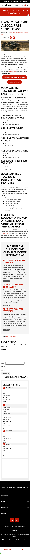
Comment (4, 349)
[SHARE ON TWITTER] (14, 37)
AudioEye (15, 530)
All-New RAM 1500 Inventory (14, 77)
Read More (6, 281)
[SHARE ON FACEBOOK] (11, 37)
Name (3, 363)
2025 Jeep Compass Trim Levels (13, 285)
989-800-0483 (6, 392)
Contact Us (7, 526)
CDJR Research (14, 82)
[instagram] (17, 520)
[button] (28, 15)
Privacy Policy (21, 526)
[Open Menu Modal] (2, 5)
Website (3, 370)
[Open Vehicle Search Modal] (27, 5)
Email (3, 366)
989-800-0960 (6, 403)
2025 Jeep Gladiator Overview (14, 261)
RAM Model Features (11, 336)
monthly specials (12, 71)
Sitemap (14, 526)
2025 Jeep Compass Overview (13, 310)
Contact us (5, 233)
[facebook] (12, 520)
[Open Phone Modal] (19, 5)
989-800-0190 (6, 399)
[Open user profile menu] (25, 5)
